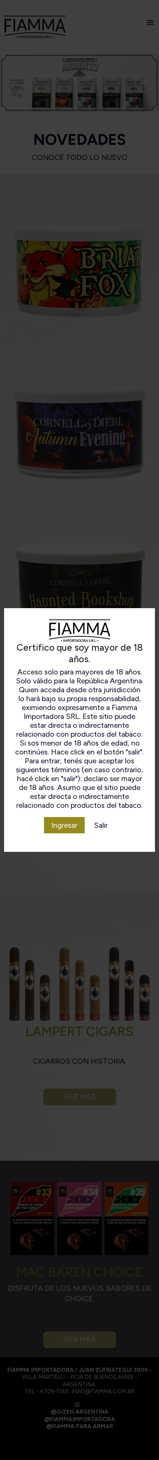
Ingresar (64, 825)
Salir (101, 825)
